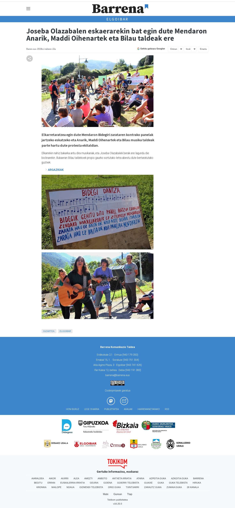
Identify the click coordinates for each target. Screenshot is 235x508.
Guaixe (148, 482)
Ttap (129, 494)
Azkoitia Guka (179, 478)
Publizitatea (111, 409)
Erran (51, 482)
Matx (105, 494)
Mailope (56, 487)
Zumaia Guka (174, 487)
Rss (167, 409)
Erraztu (203, 49)
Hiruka (197, 482)
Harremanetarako (149, 409)
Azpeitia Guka (157, 478)
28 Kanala (193, 487)
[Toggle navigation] (28, 9)
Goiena (107, 482)
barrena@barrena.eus (117, 375)
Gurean (118, 494)
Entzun (173, 49)
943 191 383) (133, 370)
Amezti (88, 478)
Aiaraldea (37, 478)
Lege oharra (91, 409)
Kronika (41, 487)
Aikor (52, 478)
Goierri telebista (128, 482)
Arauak (128, 409)
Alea (76, 478)
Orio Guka (114, 487)
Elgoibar (117, 19)
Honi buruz (72, 409)
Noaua (70, 487)
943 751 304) (131, 359)
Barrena (198, 478)
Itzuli (188, 49)
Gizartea (48, 331)
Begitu (38, 482)
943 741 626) (134, 364)
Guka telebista (178, 482)
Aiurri (64, 478)
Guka (161, 482)
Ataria (140, 478)
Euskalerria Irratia (72, 482)
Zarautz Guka (152, 487)
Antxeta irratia (121, 478)
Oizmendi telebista (91, 487)
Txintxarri (132, 487)
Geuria (94, 482)
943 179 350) (130, 354)
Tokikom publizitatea (117, 499)
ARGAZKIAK (56, 169)
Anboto (102, 478)
